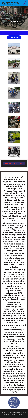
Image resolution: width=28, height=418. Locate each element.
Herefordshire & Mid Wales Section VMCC (10, 3)
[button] (14, 37)
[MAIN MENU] (25, 3)
